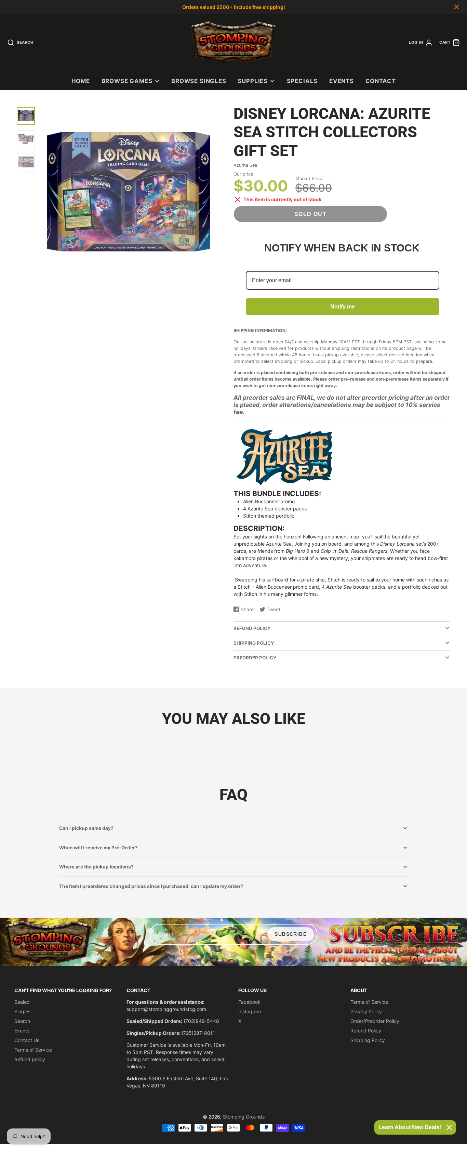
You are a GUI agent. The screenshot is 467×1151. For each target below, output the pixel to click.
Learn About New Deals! (409, 1127)
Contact (380, 81)
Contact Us (26, 1040)
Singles (22, 1011)
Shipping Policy (367, 1040)
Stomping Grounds (244, 1117)
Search (22, 1021)
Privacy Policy (366, 1011)
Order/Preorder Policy (374, 1021)
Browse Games (127, 81)
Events (341, 81)
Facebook (249, 1002)
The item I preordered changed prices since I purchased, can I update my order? (151, 886)
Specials (302, 81)
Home (80, 81)
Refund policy (29, 1059)
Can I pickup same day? (86, 828)
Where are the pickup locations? (96, 866)
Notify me (342, 307)
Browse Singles (198, 81)
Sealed (22, 1002)
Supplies (253, 81)
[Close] (449, 1127)
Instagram (249, 1011)
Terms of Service (33, 1050)
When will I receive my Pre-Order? (98, 847)
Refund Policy (365, 1030)
